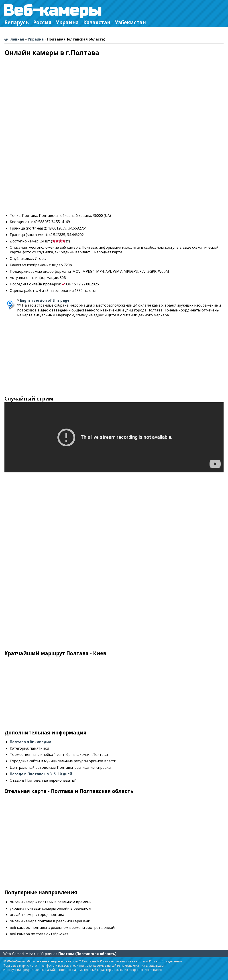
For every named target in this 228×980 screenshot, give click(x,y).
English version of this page (44, 300)
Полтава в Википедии (30, 741)
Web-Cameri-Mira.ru (20, 953)
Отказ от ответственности (122, 961)
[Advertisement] (114, 178)
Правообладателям (165, 961)
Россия (42, 22)
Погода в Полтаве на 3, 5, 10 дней (41, 773)
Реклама (89, 961)
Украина (67, 22)
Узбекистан (130, 22)
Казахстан (96, 22)
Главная (16, 39)
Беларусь (16, 22)
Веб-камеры (52, 10)
